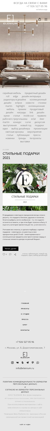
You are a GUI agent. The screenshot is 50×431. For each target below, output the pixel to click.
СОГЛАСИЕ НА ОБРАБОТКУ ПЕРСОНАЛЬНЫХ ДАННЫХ (25, 391)
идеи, (30, 255)
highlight (20, 106)
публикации (23, 135)
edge (16, 96)
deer (42, 118)
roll (8, 96)
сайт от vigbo (25, 424)
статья (16, 115)
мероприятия (34, 131)
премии (22, 109)
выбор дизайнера (21, 128)
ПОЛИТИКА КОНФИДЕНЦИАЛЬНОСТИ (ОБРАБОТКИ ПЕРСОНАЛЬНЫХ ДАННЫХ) (25, 383)
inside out (29, 115)
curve (28, 122)
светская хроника (14, 131)
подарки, (24, 255)
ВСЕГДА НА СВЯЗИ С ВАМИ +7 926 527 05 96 (30, 4)
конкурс (17, 122)
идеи (5, 128)
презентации (40, 128)
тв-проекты (35, 138)
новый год (26, 125)
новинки (10, 138)
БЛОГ (25, 325)
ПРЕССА (25, 319)
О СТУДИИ (25, 314)
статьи (10, 135)
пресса (36, 135)
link (32, 112)
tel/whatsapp (41, 9)
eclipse (19, 102)
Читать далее (10, 248)
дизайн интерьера (31, 96)
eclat (33, 118)
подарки (39, 125)
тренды (22, 138)
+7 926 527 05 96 (25, 341)
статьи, (25, 253)
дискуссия (40, 122)
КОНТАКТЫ (25, 330)
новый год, (42, 253)
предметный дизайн (35, 93)
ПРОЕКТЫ (25, 308)
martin (6, 122)
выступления (10, 125)
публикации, (33, 253)
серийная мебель (12, 93)
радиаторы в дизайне (15, 99)
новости (30, 102)
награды (21, 112)
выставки (25, 141)
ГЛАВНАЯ (25, 303)
